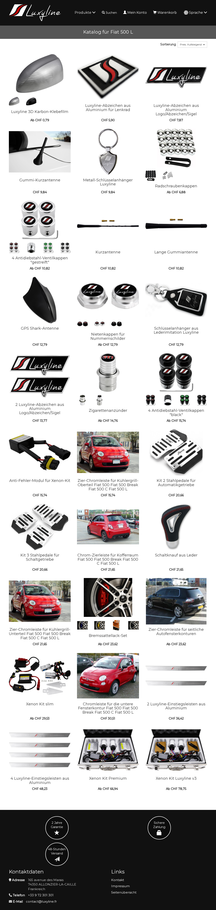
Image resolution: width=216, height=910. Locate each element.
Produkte (83, 13)
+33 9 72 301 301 (41, 895)
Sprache (196, 13)
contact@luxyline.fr (41, 901)
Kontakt (117, 880)
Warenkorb (167, 13)
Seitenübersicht (123, 892)
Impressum (120, 886)
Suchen (111, 13)
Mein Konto (137, 13)
